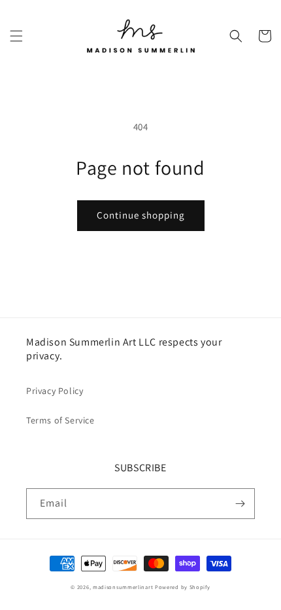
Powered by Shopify (182, 586)
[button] (16, 36)
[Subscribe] (239, 503)
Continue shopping (141, 215)
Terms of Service (60, 420)
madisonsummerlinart (123, 586)
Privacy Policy (54, 391)
